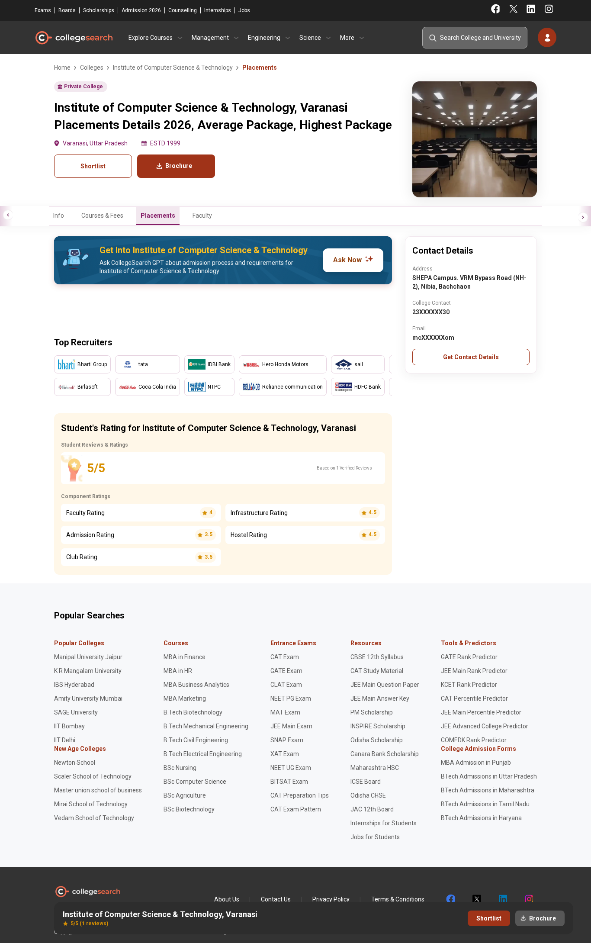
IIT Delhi (64, 740)
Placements (158, 215)
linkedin (502, 899)
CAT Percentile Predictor (474, 698)
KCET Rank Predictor (469, 684)
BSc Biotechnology (189, 809)
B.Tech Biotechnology (193, 712)
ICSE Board (365, 781)
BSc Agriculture (185, 795)
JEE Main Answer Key (379, 698)
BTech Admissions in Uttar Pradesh (489, 776)
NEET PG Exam (290, 698)
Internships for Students (383, 823)
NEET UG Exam (290, 767)
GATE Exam (286, 670)
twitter (476, 899)
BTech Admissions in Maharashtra (487, 790)
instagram (528, 899)
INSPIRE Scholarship (377, 726)
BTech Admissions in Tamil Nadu (485, 804)
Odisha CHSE (368, 795)
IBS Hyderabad (74, 684)
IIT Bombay (69, 726)
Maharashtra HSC (374, 767)
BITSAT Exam (289, 781)
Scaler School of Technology (93, 776)
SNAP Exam (286, 740)
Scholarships (98, 10)
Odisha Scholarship (376, 740)
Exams (43, 10)
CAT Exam (284, 656)
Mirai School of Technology (91, 804)
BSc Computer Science (195, 781)
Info (58, 215)
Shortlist (93, 166)
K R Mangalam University (88, 670)
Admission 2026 (141, 10)
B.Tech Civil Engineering (196, 740)
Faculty (202, 215)
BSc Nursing (180, 767)
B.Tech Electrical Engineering (203, 753)
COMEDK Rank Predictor (474, 740)
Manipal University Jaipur (88, 656)
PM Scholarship (371, 712)
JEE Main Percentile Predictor (481, 712)
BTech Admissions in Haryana (481, 817)
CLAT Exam (286, 684)
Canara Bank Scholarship (384, 753)
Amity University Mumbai (88, 698)
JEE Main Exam (291, 726)
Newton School (74, 762)
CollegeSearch (73, 38)
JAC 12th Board (372, 809)
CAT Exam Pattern (295, 809)
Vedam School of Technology (94, 817)
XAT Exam (284, 753)
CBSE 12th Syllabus (377, 656)
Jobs (244, 10)
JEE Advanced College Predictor (484, 726)
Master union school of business (98, 790)
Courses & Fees (102, 215)
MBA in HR (178, 670)
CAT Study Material (376, 670)
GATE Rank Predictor (469, 656)
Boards (67, 10)
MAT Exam (285, 712)
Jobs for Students (375, 837)
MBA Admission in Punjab (476, 762)
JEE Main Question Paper (384, 684)
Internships (217, 10)
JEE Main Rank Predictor (474, 670)
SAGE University (76, 712)
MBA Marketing (185, 698)
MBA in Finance (185, 656)
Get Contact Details (471, 357)
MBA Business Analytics (196, 684)
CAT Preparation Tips (299, 795)
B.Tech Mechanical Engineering (206, 726)
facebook (450, 899)
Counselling (182, 10)
